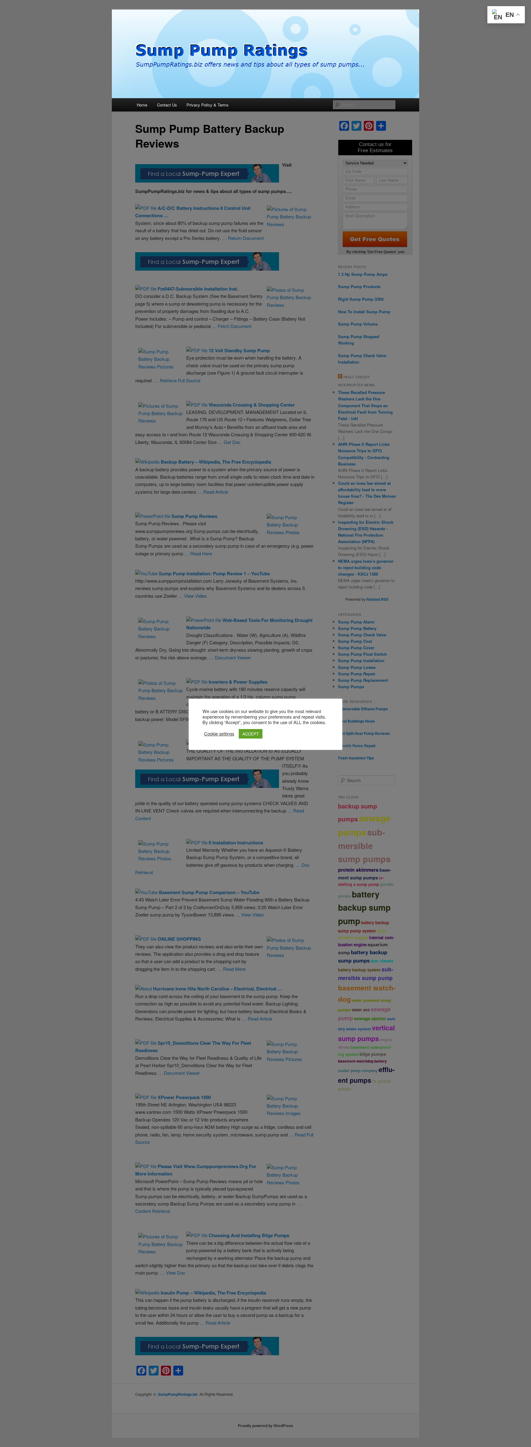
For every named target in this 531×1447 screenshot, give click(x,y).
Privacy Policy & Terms (208, 105)
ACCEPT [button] (250, 734)
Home (142, 105)
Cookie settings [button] (219, 733)
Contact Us (167, 105)
